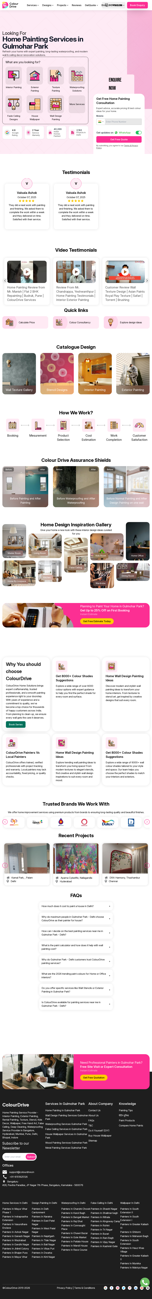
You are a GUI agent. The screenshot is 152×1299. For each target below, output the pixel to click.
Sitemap (92, 1140)
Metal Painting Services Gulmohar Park (66, 1147)
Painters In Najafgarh (43, 1236)
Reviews (76, 5)
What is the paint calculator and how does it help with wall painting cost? (72, 947)
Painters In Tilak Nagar (44, 1240)
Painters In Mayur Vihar (14, 1256)
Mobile (99, 116)
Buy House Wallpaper (99, 1135)
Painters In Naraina (42, 1216)
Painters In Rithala (100, 1217)
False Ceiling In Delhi (102, 1202)
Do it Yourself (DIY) (98, 1130)
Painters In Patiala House (74, 1241)
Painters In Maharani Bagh (134, 1236)
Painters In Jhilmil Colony (15, 1248)
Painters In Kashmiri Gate (104, 1246)
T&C (90, 1125)
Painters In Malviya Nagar (134, 1267)
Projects (61, 5)
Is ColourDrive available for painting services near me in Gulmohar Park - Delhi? (71, 1004)
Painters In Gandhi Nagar (15, 1244)
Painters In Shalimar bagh (104, 1213)
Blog (104, 5)
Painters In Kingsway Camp (105, 1221)
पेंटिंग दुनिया (124, 1115)
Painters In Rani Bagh (102, 1237)
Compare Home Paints (131, 1125)
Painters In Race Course (74, 1249)
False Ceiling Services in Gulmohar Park (66, 1129)
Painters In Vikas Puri (43, 1248)
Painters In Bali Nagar (43, 1244)
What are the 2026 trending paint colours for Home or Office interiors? (74, 975)
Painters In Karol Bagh (73, 1213)
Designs (46, 5)
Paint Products (127, 1120)
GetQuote (90, 5)
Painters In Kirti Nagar (43, 1256)
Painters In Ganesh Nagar (16, 1236)
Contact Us (94, 1110)
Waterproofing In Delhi (73, 1202)
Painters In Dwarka (42, 1252)
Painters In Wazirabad (14, 1240)
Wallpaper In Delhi (129, 1202)
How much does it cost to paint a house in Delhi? (68, 906)
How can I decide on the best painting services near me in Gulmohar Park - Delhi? (72, 933)
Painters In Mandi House (74, 1245)
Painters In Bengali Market (75, 1217)
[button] (100, 122)
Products (117, 5)
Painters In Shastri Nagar (104, 1208)
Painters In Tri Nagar (102, 1229)
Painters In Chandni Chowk (75, 1208)
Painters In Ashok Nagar (15, 1231)
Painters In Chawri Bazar (74, 1233)
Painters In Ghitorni (130, 1231)
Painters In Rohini (100, 1225)
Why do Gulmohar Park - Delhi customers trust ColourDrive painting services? (73, 961)
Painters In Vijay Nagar (103, 1242)
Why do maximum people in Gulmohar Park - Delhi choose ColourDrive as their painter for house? (73, 918)
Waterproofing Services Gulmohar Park (66, 1124)
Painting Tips (126, 1110)
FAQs (91, 1120)
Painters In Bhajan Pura (14, 1252)
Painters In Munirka (130, 1263)
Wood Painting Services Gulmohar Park (66, 1142)
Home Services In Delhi (14, 1202)
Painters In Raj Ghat (72, 1221)
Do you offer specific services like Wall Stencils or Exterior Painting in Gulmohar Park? (73, 990)
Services (32, 5)
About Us (93, 1115)
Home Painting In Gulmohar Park (62, 1110)
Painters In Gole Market (73, 1237)
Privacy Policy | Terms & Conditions (76, 1287)
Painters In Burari (100, 1233)
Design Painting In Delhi (44, 1202)
